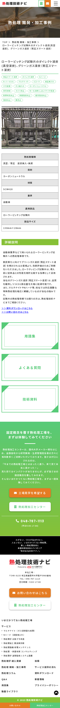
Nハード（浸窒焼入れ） (14, 634)
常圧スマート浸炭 (10, 77)
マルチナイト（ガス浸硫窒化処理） (20, 630)
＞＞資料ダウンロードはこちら (17, 308)
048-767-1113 (32, 521)
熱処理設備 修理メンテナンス (17, 647)
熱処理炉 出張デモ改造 (14, 639)
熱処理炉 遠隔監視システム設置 (18, 655)
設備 (37, 660)
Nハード (42, 77)
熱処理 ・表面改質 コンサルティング (20, 651)
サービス (6, 626)
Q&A (4, 679)
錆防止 (18, 100)
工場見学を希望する (32, 493)
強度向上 (7, 100)
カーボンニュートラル (37, 86)
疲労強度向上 (41, 95)
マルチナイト (24, 81)
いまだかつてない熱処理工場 (17, 620)
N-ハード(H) (8, 81)
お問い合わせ (15, 705)
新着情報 (39, 679)
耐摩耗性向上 (8, 95)
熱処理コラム (9, 673)
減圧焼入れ (49, 81)
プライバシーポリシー (46, 685)
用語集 (5, 685)
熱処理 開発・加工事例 (14, 667)
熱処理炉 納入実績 (11, 660)
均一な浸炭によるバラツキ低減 (41, 90)
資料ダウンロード (44, 673)
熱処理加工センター (32, 507)
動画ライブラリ (10, 691)
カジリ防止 (20, 90)
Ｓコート (37, 81)
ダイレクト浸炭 (28, 77)
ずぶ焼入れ (19, 86)
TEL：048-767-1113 (30, 578)
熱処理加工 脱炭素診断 (14, 643)
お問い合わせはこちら (32, 593)
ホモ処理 (6, 86)
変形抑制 (7, 90)
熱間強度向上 (25, 95)
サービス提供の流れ (45, 667)
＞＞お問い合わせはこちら (15, 311)
